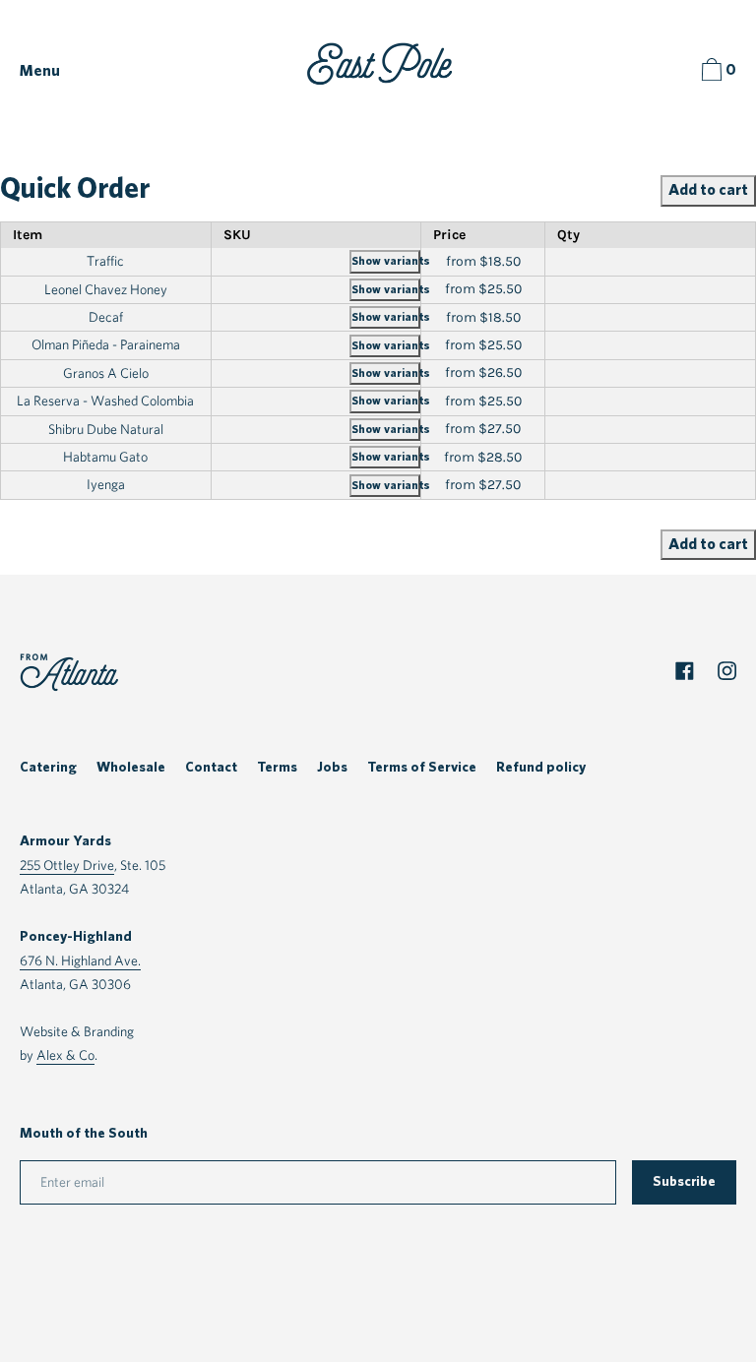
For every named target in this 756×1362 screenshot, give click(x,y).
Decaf (106, 317)
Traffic (105, 261)
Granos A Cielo (106, 373)
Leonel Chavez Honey (105, 289)
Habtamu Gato (105, 456)
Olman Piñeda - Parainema (106, 344)
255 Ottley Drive (67, 864)
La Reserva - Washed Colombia (105, 400)
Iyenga (106, 484)
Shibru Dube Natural (105, 429)
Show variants (385, 261)
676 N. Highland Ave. (80, 960)
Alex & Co (65, 1054)
